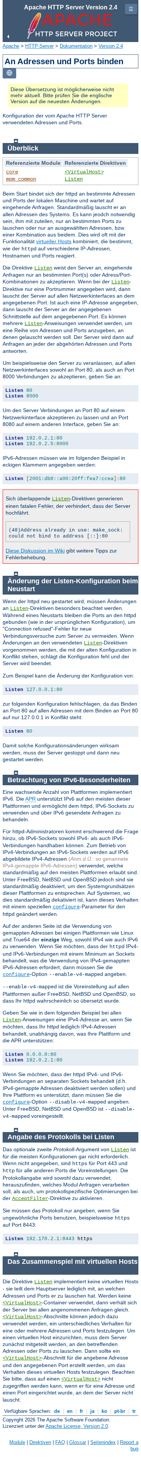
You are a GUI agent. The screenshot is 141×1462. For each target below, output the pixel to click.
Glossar (77, 1442)
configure (66, 907)
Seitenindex (103, 1442)
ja (92, 1411)
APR (30, 799)
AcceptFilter (30, 1198)
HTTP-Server (39, 46)
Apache (11, 46)
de (57, 1411)
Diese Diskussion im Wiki (35, 551)
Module (17, 1442)
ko (104, 1411)
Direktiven (40, 1442)
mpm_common (21, 179)
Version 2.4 (111, 46)
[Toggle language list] (9, 73)
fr (81, 1411)
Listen (74, 179)
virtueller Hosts (53, 241)
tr (134, 1411)
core (12, 172)
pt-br (120, 1411)
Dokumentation (76, 46)
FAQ (60, 1442)
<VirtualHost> (84, 172)
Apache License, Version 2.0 (76, 1426)
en (69, 1411)
